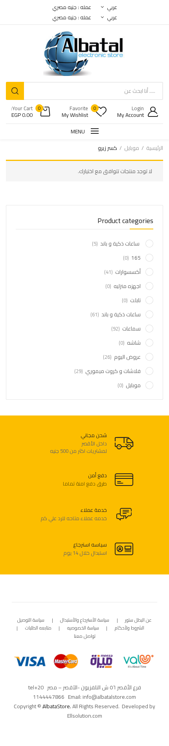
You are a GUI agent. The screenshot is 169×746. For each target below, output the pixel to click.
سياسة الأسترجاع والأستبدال (84, 620)
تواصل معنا (85, 636)
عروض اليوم (127, 357)
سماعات (131, 328)
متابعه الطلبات (38, 628)
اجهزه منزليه (127, 286)
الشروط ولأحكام (129, 628)
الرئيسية (154, 148)
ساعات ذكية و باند (120, 243)
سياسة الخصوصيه (83, 628)
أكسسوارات (128, 272)
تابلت (135, 300)
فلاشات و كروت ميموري (113, 371)
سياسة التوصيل (30, 620)
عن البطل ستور (138, 620)
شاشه (134, 343)
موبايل (131, 148)
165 (136, 258)
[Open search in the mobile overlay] (84, 91)
